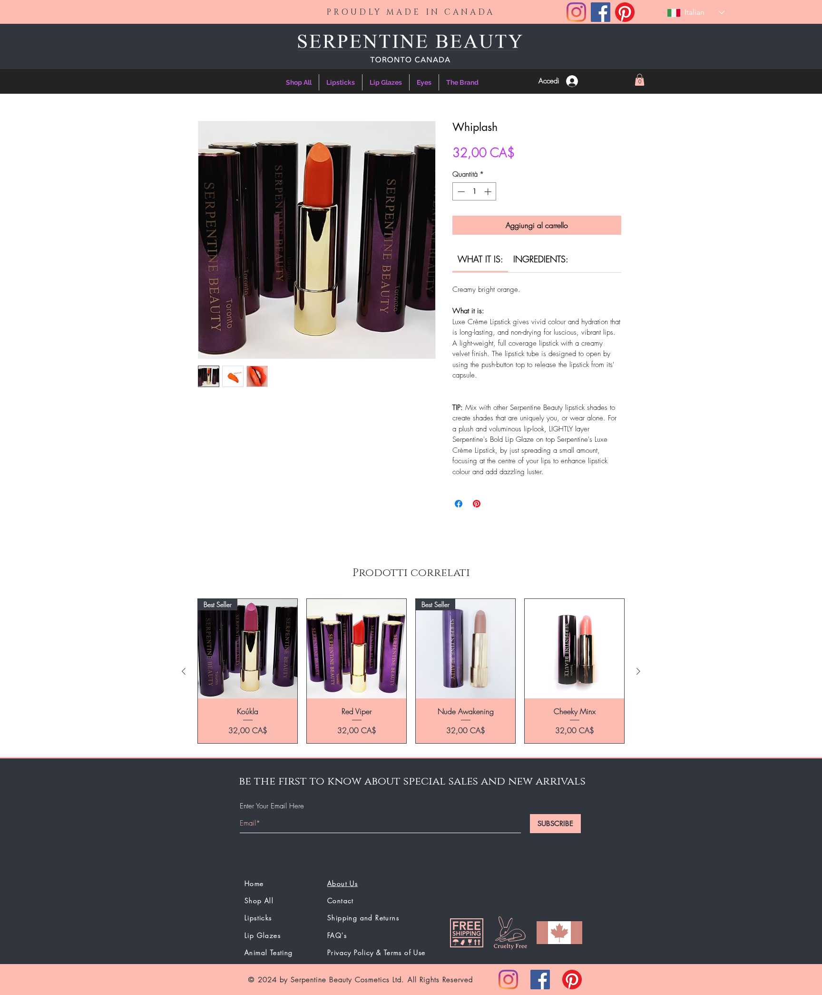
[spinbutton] (474, 191)
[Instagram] (576, 12)
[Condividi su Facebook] (458, 503)
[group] (411, 671)
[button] (640, 80)
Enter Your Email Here (272, 806)
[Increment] (488, 191)
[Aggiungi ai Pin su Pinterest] (476, 503)
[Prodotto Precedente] (183, 671)
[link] (480, 259)
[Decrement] (460, 191)
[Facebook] (600, 12)
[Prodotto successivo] (638, 671)
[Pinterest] (625, 12)
